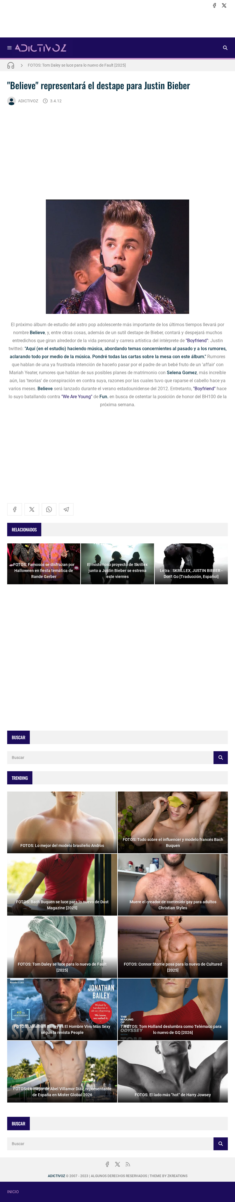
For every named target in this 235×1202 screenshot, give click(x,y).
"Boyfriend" (197, 340)
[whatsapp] (49, 509)
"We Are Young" (76, 396)
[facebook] (214, 5)
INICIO (13, 1191)
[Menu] (9, 47)
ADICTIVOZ (28, 101)
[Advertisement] (117, 23)
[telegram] (66, 509)
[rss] (128, 1164)
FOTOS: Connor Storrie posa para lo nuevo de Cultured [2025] (82, 65)
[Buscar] (225, 47)
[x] (224, 5)
